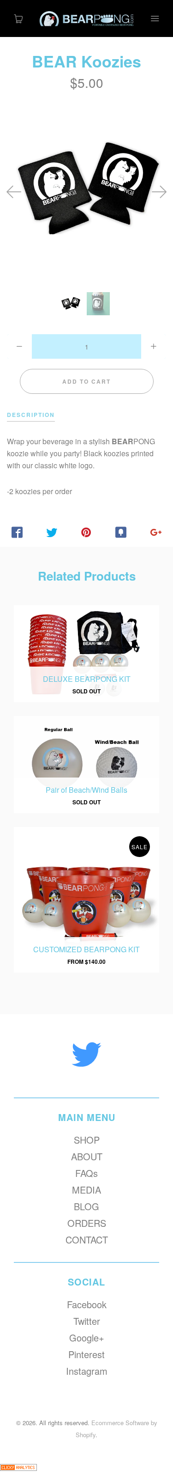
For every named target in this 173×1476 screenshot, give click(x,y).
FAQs (86, 1173)
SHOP (87, 1140)
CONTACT (87, 1240)
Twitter (86, 1321)
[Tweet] (52, 532)
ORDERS (86, 1223)
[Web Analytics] (18, 1469)
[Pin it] (86, 532)
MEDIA (86, 1190)
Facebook (87, 1304)
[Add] (155, 532)
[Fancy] (121, 532)
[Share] (17, 532)
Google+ (86, 1338)
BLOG (86, 1206)
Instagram (86, 1371)
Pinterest (86, 1354)
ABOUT (86, 1157)
